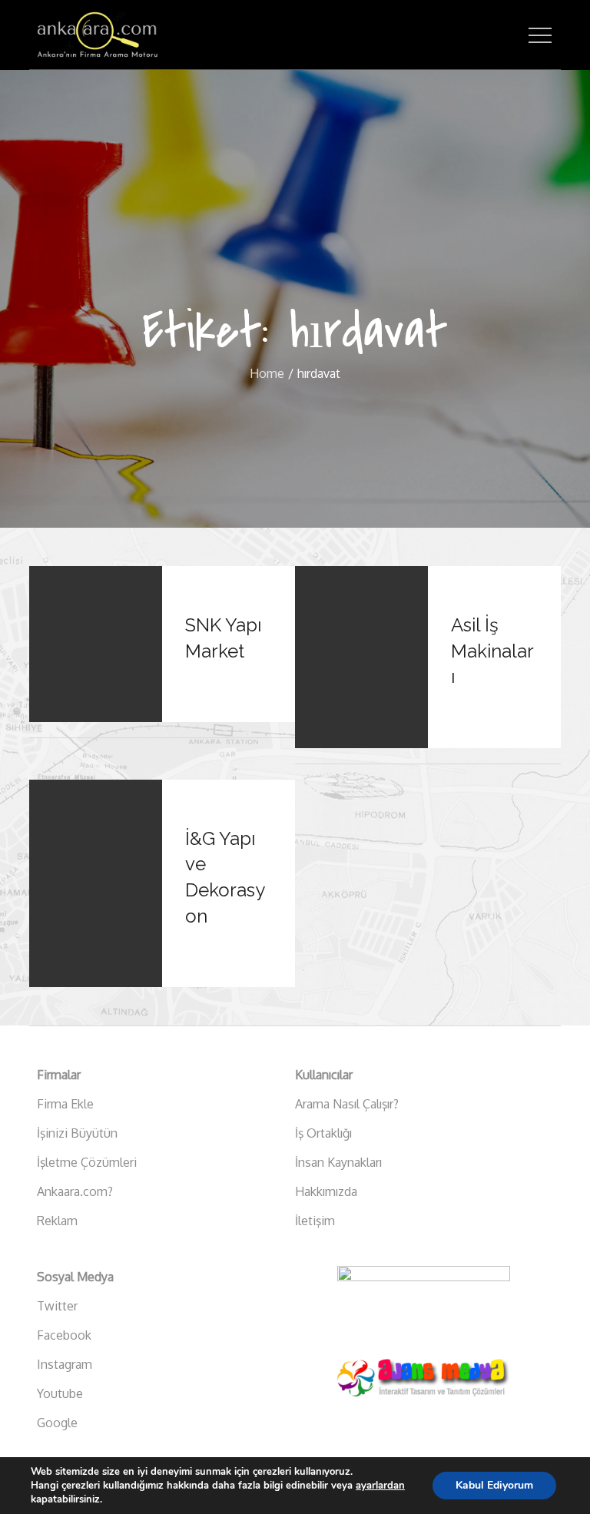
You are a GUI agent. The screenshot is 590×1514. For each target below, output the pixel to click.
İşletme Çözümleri (87, 1162)
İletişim (315, 1220)
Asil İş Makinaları (492, 650)
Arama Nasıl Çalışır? (347, 1103)
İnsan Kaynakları (338, 1162)
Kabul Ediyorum (494, 1485)
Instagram (64, 1364)
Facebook (64, 1335)
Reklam (57, 1220)
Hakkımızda (326, 1191)
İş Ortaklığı (323, 1133)
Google (57, 1422)
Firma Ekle (65, 1103)
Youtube (60, 1393)
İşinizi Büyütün (77, 1133)
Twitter (57, 1306)
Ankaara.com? (75, 1191)
